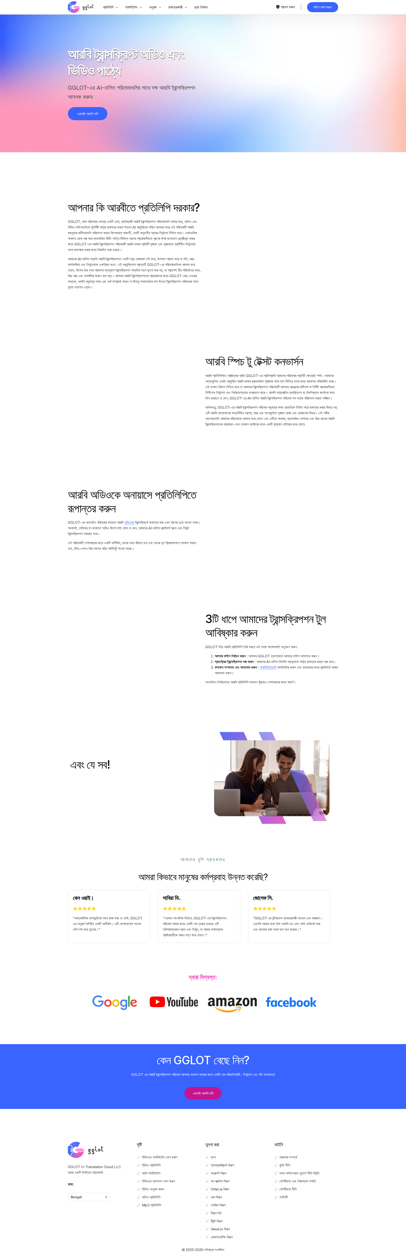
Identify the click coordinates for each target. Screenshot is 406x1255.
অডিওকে (129, 522)
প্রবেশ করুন (288, 7)
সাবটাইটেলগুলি (268, 667)
